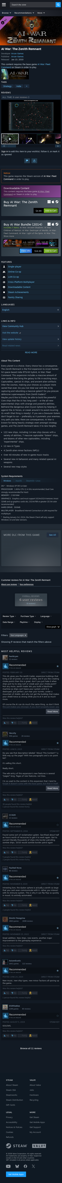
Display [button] (37, 622)
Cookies (9, 1132)
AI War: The (49, 233)
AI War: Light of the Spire (31, 233)
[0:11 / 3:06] (31, 116)
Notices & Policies (14, 1127)
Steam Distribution (14, 1100)
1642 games (14, 964)
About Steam (12, 1085)
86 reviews (13, 871)
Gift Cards (10, 1105)
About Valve (35, 1085)
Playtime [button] (24, 622)
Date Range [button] (8, 622)
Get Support (35, 1127)
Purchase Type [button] (27, 616)
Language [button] (45, 616)
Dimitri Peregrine (17, 918)
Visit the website (10, 332)
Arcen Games (17, 53)
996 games (13, 736)
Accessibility (11, 1122)
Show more (9, 236)
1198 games (14, 1009)
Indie (18, 86)
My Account (35, 1132)
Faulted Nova (15, 868)
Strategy (7, 86)
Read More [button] (52, 711)
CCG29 (12, 815)
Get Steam (34, 1117)
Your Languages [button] (17, 635)
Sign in (4, 151)
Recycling (34, 1100)
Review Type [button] (8, 616)
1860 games (14, 921)
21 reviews (13, 659)
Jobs (32, 1090)
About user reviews (9, 584)
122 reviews (27, 964)
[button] (6, 12)
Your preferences (27, 584)
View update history (12, 339)
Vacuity (12, 733)
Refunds (10, 1137)
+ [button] (26, 86)
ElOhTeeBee (14, 1006)
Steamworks (11, 1095)
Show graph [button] (51, 627)
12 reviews (13, 818)
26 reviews (25, 736)
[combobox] (33, 4)
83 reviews (26, 1009)
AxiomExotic (15, 960)
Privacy (9, 1117)
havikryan (13, 656)
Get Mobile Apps (16, 1174)
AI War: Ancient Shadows (31, 227)
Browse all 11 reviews (31, 1048)
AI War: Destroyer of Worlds (35, 230)
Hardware (34, 1095)
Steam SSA (11, 1090)
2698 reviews (27, 921)
